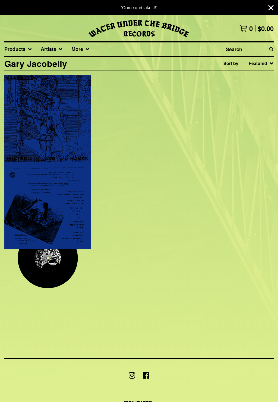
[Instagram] (132, 375)
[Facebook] (146, 375)
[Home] (139, 28)
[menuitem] (18, 49)
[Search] (271, 49)
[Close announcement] (271, 7)
